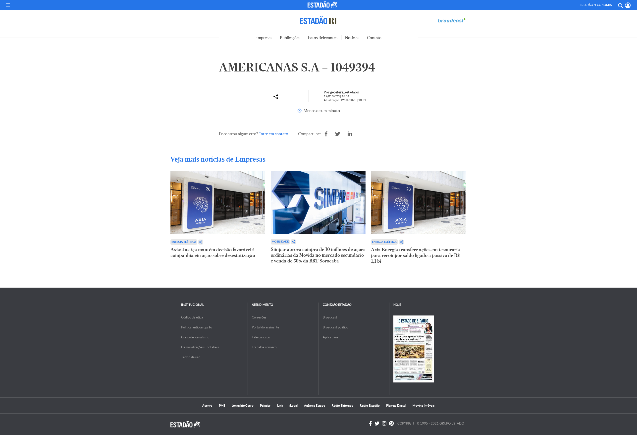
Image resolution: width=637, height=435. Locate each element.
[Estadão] (323, 4)
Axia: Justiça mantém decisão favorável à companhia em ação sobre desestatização (212, 252)
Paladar (265, 405)
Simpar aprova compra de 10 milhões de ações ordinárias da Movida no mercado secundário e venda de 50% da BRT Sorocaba (318, 255)
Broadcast (330, 317)
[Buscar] (620, 5)
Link (280, 405)
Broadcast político (335, 327)
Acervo (207, 405)
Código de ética (192, 317)
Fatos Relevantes (322, 37)
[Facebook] (370, 423)
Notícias (352, 37)
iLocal (293, 405)
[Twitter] (376, 423)
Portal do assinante (265, 327)
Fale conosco (261, 337)
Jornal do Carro (243, 405)
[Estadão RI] (318, 20)
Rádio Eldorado (342, 405)
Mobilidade (280, 241)
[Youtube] (391, 423)
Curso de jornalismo (195, 337)
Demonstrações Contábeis (200, 347)
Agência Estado (314, 405)
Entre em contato (273, 133)
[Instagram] (384, 423)
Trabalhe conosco (264, 347)
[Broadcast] (452, 20)
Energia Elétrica (183, 242)
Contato (374, 37)
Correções (259, 317)
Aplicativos (330, 337)
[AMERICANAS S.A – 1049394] (326, 133)
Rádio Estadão (370, 405)
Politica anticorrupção (196, 327)
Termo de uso (190, 357)
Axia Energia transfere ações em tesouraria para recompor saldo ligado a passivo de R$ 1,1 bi (415, 255)
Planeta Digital (396, 405)
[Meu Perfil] (628, 5)
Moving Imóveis (423, 405)
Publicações (290, 37)
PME (222, 405)
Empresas (264, 37)
